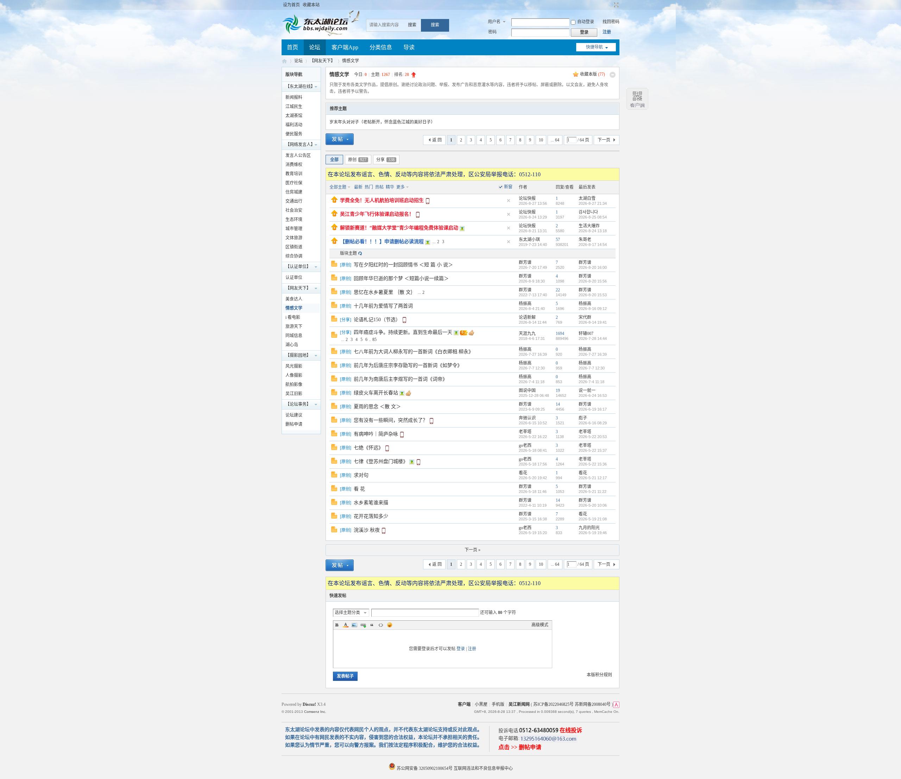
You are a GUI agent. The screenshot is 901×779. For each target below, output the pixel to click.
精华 (390, 187)
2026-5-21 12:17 (593, 478)
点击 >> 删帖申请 (519, 747)
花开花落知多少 (371, 516)
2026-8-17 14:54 (593, 244)
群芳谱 (525, 262)
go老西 (525, 445)
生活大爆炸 (589, 225)
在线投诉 (571, 730)
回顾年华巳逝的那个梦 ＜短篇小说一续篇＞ (401, 278)
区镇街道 (293, 247)
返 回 (437, 140)
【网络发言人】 (300, 144)
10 (541, 140)
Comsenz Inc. (315, 712)
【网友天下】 (322, 60)
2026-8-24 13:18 (593, 231)
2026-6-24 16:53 (593, 395)
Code (380, 624)
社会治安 (293, 210)
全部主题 (337, 187)
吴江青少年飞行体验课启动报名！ (377, 214)
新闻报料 (293, 97)
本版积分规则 (599, 674)
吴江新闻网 (519, 704)
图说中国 (527, 390)
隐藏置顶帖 (508, 200)
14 (558, 404)
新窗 (508, 186)
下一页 (604, 140)
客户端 (464, 704)
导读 (409, 47)
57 (558, 239)
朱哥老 (585, 239)
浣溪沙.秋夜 (367, 530)
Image (354, 624)
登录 (460, 648)
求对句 (361, 475)
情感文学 (350, 60)
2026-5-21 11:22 (592, 491)
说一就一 (587, 390)
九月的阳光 (589, 527)
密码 (492, 32)
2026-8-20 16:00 (593, 267)
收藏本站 (311, 4)
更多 (400, 187)
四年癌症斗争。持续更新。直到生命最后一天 (403, 332)
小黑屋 (481, 704)
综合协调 (293, 256)
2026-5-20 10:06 (593, 505)
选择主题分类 (347, 612)
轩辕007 (586, 333)
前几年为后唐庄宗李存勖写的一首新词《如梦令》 (408, 365)
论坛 (314, 47)
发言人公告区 (298, 155)
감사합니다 (588, 212)
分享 (385, 159)
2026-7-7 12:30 (592, 368)
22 (558, 289)
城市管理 (293, 228)
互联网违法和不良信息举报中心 (483, 768)
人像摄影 (293, 375)
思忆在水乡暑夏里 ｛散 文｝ (385, 292)
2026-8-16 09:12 (593, 308)
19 (558, 390)
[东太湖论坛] (317, 33)
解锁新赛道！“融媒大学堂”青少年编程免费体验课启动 (399, 227)
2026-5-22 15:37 (593, 450)
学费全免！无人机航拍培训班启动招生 (382, 200)
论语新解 (527, 317)
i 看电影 (292, 317)
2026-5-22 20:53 (593, 437)
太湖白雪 (587, 198)
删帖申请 (293, 424)
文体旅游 (293, 237)
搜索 (412, 25)
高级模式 (539, 624)
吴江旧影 (293, 393)
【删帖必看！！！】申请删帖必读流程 (382, 241)
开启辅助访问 (609, 5)
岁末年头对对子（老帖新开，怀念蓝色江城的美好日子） (382, 122)
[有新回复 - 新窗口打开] (334, 265)
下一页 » (472, 549)
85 (374, 339)
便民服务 (293, 134)
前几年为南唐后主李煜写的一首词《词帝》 (400, 379)
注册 (607, 32)
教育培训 (293, 173)
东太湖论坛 (284, 61)
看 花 (359, 489)
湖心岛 (291, 344)
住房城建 (293, 192)
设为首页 (291, 4)
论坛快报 (527, 198)
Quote (372, 624)
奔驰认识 (527, 418)
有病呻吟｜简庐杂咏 (376, 434)
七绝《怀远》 (368, 447)
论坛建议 (293, 415)
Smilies (389, 624)
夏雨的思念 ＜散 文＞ (377, 406)
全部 (334, 159)
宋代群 (585, 317)
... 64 (555, 140)
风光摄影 (293, 366)
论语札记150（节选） (377, 319)
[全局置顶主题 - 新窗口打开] (334, 201)
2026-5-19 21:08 (593, 519)
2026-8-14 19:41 (593, 322)
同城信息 (293, 335)
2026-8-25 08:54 (593, 217)
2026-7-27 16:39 (593, 354)
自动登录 (585, 21)
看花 (523, 472)
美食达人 (293, 299)
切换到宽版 (615, 5)
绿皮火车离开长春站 (376, 392)
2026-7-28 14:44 (593, 338)
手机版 (498, 704)
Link (363, 624)
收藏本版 (592, 74)
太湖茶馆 (293, 115)
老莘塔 (525, 431)
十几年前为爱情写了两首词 (383, 306)
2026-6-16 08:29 (593, 423)
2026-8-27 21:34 (593, 203)
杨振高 (525, 303)
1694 (560, 333)
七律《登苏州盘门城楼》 (381, 461)
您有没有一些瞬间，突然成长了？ (391, 420)
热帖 (379, 187)
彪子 (583, 418)
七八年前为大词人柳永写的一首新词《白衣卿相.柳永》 (413, 351)
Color (345, 624)
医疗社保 (293, 182)
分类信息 (381, 47)
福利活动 (293, 124)
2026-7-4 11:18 (591, 382)
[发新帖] (340, 140)
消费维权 (293, 164)
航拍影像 (293, 384)
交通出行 (293, 201)
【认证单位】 (298, 266)
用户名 (494, 21)
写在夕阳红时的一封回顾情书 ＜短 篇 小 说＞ (403, 264)
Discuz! (309, 704)
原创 (357, 159)
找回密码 (611, 21)
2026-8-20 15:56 (593, 281)
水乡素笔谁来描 (371, 502)
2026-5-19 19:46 (593, 533)
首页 (292, 47)
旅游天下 (293, 326)
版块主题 (348, 253)
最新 (358, 187)
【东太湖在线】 (300, 86)
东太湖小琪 (529, 239)
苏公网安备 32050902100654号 (425, 768)
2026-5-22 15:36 (593, 464)
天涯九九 (527, 333)
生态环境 (293, 219)
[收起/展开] (613, 75)
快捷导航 (594, 47)
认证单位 (293, 277)
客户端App (345, 47)
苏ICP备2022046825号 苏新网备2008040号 (572, 704)
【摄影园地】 (298, 355)
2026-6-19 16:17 (593, 409)
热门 (369, 187)
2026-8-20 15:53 (593, 295)
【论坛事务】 (298, 404)
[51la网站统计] (616, 704)
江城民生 (293, 106)
